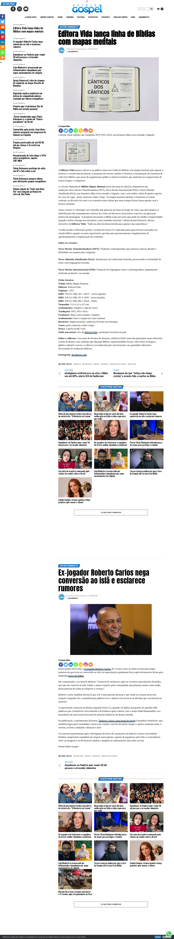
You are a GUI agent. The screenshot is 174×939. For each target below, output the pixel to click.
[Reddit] (2, 26)
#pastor (132, 364)
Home (133, 17)
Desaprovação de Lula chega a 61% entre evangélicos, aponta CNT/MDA (29, 158)
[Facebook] (61, 130)
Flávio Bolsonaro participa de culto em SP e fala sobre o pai (29, 169)
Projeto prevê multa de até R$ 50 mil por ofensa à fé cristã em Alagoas (28, 145)
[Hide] (1, 62)
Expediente (105, 17)
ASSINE (60, 17)
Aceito (158, 937)
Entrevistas (93, 17)
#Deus (97, 364)
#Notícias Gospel (118, 364)
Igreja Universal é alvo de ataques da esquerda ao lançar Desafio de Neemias (29, 83)
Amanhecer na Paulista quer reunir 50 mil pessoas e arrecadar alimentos (29, 57)
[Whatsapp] (75, 130)
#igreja (105, 364)
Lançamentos (144, 17)
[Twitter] (66, 130)
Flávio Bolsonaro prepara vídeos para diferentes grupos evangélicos (29, 180)
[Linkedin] (71, 130)
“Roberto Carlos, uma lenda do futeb (116, 720)
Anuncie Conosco (47, 17)
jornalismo (73, 51)
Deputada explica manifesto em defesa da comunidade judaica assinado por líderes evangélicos (28, 96)
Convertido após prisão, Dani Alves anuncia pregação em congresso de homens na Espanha (29, 132)
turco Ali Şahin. (76, 675)
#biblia (77, 364)
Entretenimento (19, 25)
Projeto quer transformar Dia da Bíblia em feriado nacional (28, 107)
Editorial (81, 17)
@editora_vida (79, 354)
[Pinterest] (2, 37)
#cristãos (87, 364)
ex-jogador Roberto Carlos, (97, 668)
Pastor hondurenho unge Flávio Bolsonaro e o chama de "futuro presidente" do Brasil (27, 119)
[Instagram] (85, 130)
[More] (90, 130)
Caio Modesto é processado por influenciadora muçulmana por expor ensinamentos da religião (27, 70)
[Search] (151, 9)
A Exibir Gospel (31, 17)
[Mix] (2, 47)
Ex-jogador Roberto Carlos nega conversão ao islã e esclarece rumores (28, 44)
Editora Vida (91, 332)
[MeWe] (2, 42)
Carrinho (70, 17)
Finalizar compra (120, 17)
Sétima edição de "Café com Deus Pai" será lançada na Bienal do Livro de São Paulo (28, 192)
